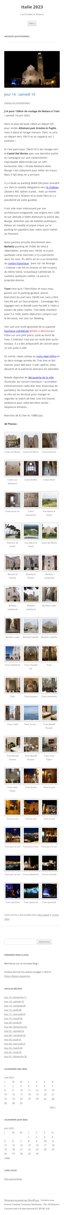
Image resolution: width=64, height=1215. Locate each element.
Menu (32, 23)
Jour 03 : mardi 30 (13, 1048)
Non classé (43, 914)
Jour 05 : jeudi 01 (12, 1039)
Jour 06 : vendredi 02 (15, 1035)
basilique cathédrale (16, 331)
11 (53, 1140)
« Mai (7, 1157)
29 (5, 1102)
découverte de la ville (41, 377)
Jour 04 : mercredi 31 (15, 1043)
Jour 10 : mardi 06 (13, 1018)
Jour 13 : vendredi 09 (15, 1005)
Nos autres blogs (13, 1178)
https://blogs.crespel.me (17, 976)
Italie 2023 (32, 7)
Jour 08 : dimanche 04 (15, 1026)
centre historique (18, 263)
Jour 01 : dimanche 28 (15, 1056)
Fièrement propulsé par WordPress (21, 1200)
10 (45, 1140)
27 (45, 1098)
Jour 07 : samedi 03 (14, 1031)
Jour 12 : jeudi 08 (12, 1009)
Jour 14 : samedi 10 (19, 94)
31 (21, 1102)
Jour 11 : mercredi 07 (15, 1014)
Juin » (52, 1107)
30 (13, 1102)
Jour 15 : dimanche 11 (15, 997)
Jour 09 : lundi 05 (13, 1022)
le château (52, 187)
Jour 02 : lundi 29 (13, 1052)
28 (53, 1098)
